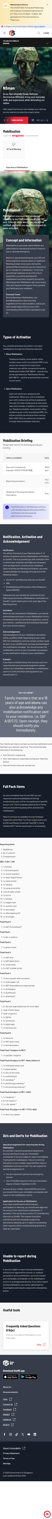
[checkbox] (26, 42)
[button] (47, 4)
